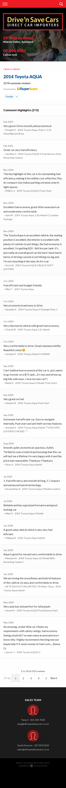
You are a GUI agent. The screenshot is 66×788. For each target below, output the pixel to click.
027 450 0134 (41, 745)
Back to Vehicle (12, 69)
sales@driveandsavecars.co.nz (33, 749)
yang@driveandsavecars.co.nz (33, 723)
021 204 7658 (37, 719)
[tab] (33, 87)
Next (54, 678)
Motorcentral (41, 766)
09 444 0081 (14, 50)
